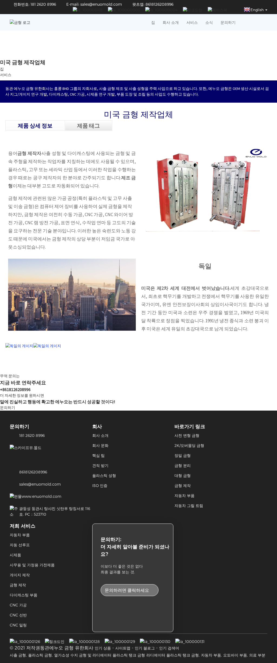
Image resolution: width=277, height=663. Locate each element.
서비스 (192, 22)
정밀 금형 (182, 455)
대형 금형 (182, 475)
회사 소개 (171, 22)
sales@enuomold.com (40, 484)
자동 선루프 (20, 544)
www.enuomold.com (41, 496)
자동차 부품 (184, 495)
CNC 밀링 (18, 625)
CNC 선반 (18, 615)
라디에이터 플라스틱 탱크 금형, (173, 655)
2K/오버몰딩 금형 (189, 445)
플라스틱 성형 (104, 475)
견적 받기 (100, 465)
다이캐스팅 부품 (23, 595)
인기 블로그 (145, 648)
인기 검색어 (169, 648)
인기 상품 (103, 648)
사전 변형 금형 (186, 435)
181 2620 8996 (32, 435)
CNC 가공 (18, 605)
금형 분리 (182, 465)
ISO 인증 (99, 485)
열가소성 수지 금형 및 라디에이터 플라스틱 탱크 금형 (99, 655)
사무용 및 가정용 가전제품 (32, 565)
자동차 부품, (211, 655)
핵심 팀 (98, 455)
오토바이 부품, (235, 655)
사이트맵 (122, 648)
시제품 (15, 554)
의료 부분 (257, 655)
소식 (209, 22)
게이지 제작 (20, 575)
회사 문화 (100, 445)
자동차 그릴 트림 (188, 505)
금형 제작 (182, 485)
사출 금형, (18, 655)
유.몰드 (35, 447)
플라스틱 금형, (40, 655)
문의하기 (228, 22)
